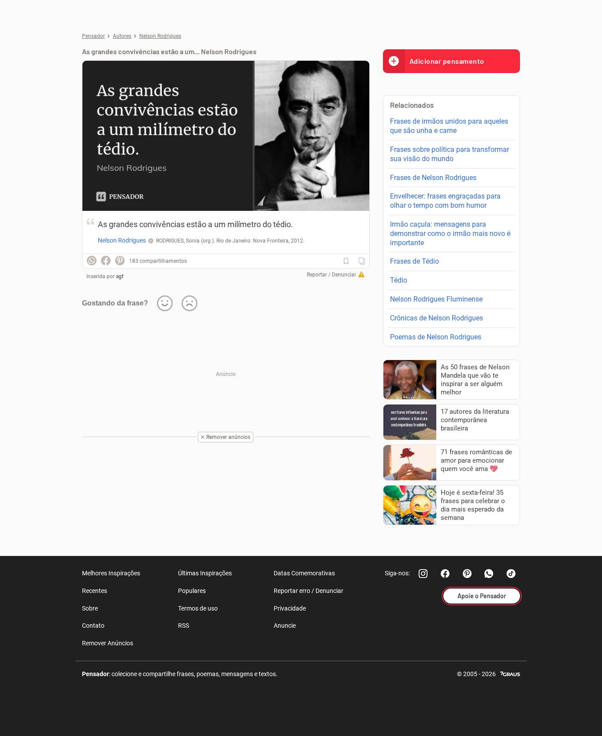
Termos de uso (198, 608)
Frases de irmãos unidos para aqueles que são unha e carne (449, 126)
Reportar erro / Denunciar (308, 590)
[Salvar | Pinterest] (120, 260)
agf (119, 276)
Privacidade (290, 608)
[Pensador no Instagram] (423, 573)
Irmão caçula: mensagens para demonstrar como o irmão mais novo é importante (450, 233)
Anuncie (285, 625)
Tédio (398, 280)
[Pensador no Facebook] (445, 573)
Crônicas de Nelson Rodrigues (436, 318)
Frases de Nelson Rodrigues (433, 177)
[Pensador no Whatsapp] (489, 573)
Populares (192, 590)
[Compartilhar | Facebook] (106, 260)
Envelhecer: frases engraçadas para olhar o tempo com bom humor (445, 201)
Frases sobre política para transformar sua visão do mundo (449, 154)
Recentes (94, 590)
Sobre (90, 608)
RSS (183, 625)
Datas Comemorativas (304, 573)
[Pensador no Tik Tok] (511, 573)
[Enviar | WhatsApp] (92, 260)
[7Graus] (510, 673)
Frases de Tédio (414, 261)
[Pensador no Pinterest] (467, 573)
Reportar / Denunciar (331, 275)
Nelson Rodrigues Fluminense (436, 299)
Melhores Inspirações (111, 573)
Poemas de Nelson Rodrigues (435, 337)
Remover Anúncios (107, 643)
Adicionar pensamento (446, 61)
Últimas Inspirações (205, 573)
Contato (93, 625)
